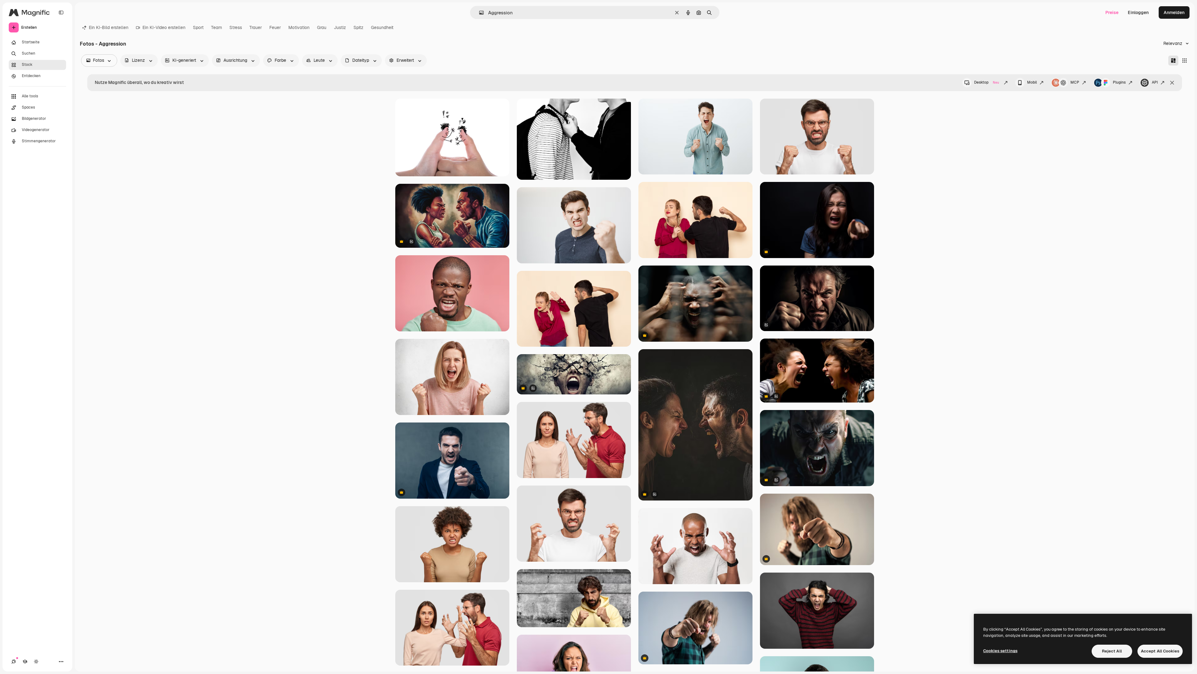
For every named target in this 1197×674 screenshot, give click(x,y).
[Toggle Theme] (36, 662)
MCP (1074, 82)
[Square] (1185, 61)
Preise (1111, 12)
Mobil (1032, 82)
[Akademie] (25, 662)
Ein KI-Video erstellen (163, 27)
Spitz (358, 27)
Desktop (986, 82)
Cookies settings (1000, 650)
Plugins (1119, 82)
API (1155, 82)
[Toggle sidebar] (61, 12)
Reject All (1112, 651)
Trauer (255, 27)
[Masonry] (1173, 61)
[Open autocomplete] (479, 12)
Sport (198, 27)
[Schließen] (1172, 82)
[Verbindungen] (14, 662)
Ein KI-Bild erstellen (108, 27)
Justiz (340, 27)
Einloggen (1138, 12)
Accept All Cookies (1160, 651)
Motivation (299, 27)
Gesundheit (382, 27)
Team (216, 27)
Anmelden (1174, 12)
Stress (235, 27)
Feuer (275, 27)
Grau (321, 27)
